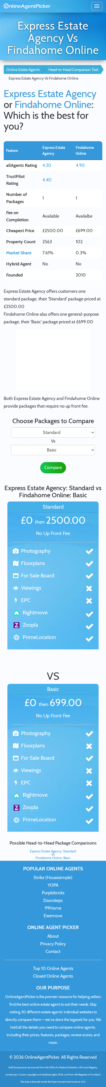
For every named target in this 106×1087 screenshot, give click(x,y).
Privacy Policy (53, 944)
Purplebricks (53, 893)
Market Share (18, 253)
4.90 (80, 165)
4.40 (47, 180)
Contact (53, 951)
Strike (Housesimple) (53, 877)
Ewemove (53, 915)
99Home (53, 908)
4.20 (46, 165)
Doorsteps (53, 900)
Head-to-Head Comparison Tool (73, 69)
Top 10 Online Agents (53, 968)
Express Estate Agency (50, 93)
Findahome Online (53, 104)
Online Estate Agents (23, 69)
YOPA (53, 885)
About (53, 936)
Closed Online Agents (53, 976)
